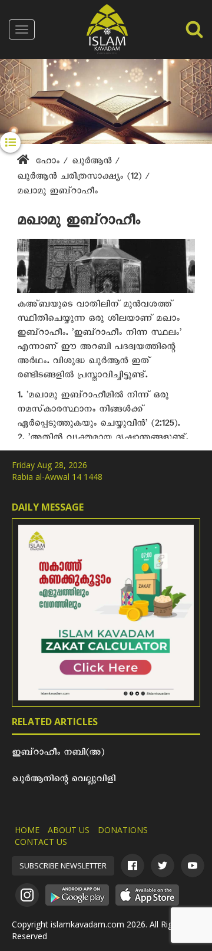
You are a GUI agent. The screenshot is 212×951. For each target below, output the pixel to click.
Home (27, 829)
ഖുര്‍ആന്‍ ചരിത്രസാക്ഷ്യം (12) (81, 178)
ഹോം (47, 162)
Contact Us (41, 841)
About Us (69, 829)
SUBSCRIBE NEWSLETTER (63, 865)
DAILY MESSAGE (48, 507)
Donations (123, 829)
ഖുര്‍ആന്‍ (93, 162)
